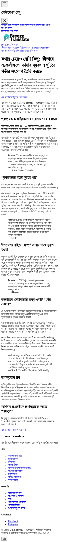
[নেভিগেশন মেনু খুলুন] (4, 4)
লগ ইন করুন (6, 28)
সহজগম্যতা (13, 480)
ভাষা (27, 25)
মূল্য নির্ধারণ (20, 25)
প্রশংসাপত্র (34, 25)
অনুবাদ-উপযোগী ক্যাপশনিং (19, 468)
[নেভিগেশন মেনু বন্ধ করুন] (4, 21)
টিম (9, 499)
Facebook (13, 521)
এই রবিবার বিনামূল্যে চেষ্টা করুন (25, 50)
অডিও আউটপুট (14, 477)
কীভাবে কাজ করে (8, 25)
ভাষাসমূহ (11, 461)
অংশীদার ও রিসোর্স (16, 496)
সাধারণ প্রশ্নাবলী (15, 471)
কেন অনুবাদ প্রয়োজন (17, 502)
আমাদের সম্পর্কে (15, 493)
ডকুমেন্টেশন (12, 474)
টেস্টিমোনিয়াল (14, 505)
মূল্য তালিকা (13, 458)
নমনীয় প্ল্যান (13, 464)
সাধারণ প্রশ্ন (44, 25)
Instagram (13, 524)
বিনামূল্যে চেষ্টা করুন (9, 31)
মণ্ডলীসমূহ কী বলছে (16, 508)
